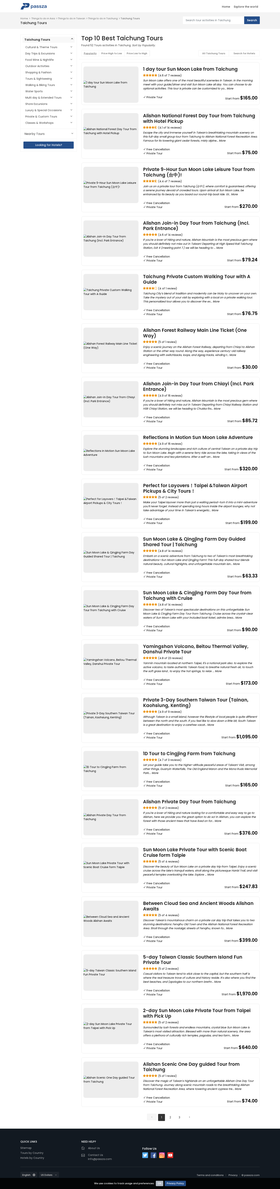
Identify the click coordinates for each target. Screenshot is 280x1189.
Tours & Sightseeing (38, 79)
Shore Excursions (36, 104)
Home (226, 7)
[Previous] (152, 1117)
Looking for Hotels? (48, 145)
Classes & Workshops (39, 123)
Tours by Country (31, 1153)
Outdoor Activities (37, 66)
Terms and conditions (210, 1175)
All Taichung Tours (213, 53)
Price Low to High (137, 53)
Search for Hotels (244, 53)
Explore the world (246, 7)
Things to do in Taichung (103, 18)
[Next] (189, 1117)
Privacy (233, 1175)
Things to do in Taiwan (71, 18)
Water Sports (34, 91)
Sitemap (26, 1148)
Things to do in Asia (43, 18)
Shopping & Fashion (38, 72)
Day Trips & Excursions (40, 53)
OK (159, 1183)
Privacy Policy (175, 1183)
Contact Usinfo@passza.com (100, 1157)
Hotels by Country (32, 1158)
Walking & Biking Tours (40, 85)
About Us (94, 1148)
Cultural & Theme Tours (41, 47)
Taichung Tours (130, 18)
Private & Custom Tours (41, 116)
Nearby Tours (34, 134)
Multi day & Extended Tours (43, 98)
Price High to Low (111, 53)
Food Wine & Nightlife (39, 60)
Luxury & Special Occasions (43, 110)
